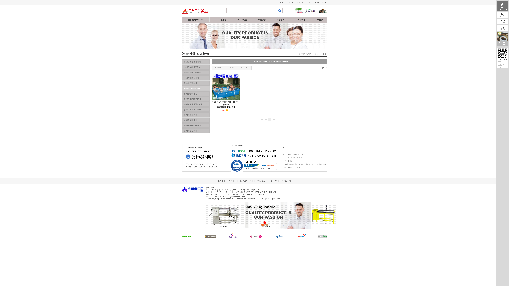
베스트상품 (242, 19)
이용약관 (232, 181)
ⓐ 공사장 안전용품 (281, 61)
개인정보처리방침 (246, 181)
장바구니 (300, 2)
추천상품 (262, 19)
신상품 (223, 19)
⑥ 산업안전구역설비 (264, 61)
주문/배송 (308, 2)
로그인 (276, 2)
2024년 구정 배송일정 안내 (293, 157)
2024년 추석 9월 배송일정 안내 (294, 154)
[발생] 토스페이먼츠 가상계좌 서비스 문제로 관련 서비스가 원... (305, 164)
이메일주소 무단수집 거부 (266, 181)
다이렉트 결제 (285, 181)
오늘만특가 (281, 19)
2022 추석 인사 (289, 161)
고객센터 (316, 2)
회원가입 (283, 2)
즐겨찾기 (324, 2)
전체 (253, 61)
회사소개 (301, 19)
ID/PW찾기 (291, 2)
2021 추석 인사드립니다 (292, 167)
